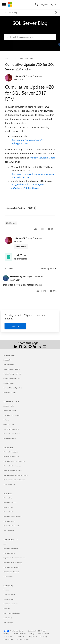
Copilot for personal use (11, 378)
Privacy (31, 634)
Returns (6, 420)
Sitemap (6, 634)
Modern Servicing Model (42, 157)
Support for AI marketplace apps (14, 558)
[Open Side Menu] (4, 4)
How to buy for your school (12, 470)
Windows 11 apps (9, 392)
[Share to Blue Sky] (34, 346)
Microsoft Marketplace (11, 567)
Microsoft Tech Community (12, 562)
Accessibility (7, 618)
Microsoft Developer (10, 548)
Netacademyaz (17, 276)
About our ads (8, 639)
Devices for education (11, 456)
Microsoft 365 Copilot (11, 526)
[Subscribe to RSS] (39, 346)
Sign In (53, 4)
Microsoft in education (11, 452)
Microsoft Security (9, 502)
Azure (5, 544)
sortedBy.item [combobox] (47, 268)
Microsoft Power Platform (12, 516)
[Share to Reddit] (30, 346)
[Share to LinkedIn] (15, 346)
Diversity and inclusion (11, 613)
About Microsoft (9, 594)
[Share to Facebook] (20, 346)
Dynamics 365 (8, 507)
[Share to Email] (44, 346)
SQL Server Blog (11, 12)
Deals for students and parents (14, 480)
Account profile (8, 406)
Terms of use (7, 636)
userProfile (21, 246)
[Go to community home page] (10, 4)
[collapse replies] (30, 274)
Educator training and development (15, 475)
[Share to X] (25, 346)
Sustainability (8, 622)
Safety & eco (32, 636)
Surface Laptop (8, 364)
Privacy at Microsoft (10, 604)
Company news (8, 599)
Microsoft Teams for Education (14, 461)
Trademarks (20, 636)
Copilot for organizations (12, 374)
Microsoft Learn (9, 553)
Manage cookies (43, 634)
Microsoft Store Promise (12, 434)
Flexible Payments (9, 438)
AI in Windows (8, 383)
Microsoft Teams (9, 521)
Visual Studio (8, 576)
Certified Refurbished (10, 429)
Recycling (43, 636)
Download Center (9, 410)
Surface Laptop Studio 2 (11, 369)
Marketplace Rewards (11, 572)
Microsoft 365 (8, 512)
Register (44, 4)
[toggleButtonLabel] (56, 12)
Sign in (15, 325)
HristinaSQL (19, 76)
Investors (6, 608)
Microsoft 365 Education (12, 466)
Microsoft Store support (11, 415)
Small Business (8, 530)
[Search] (36, 4)
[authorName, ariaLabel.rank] (8, 78)
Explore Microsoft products (12, 388)
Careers (6, 590)
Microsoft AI (7, 498)
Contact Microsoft (19, 634)
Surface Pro (7, 360)
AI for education (9, 484)
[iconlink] (8, 257)
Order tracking (8, 424)
